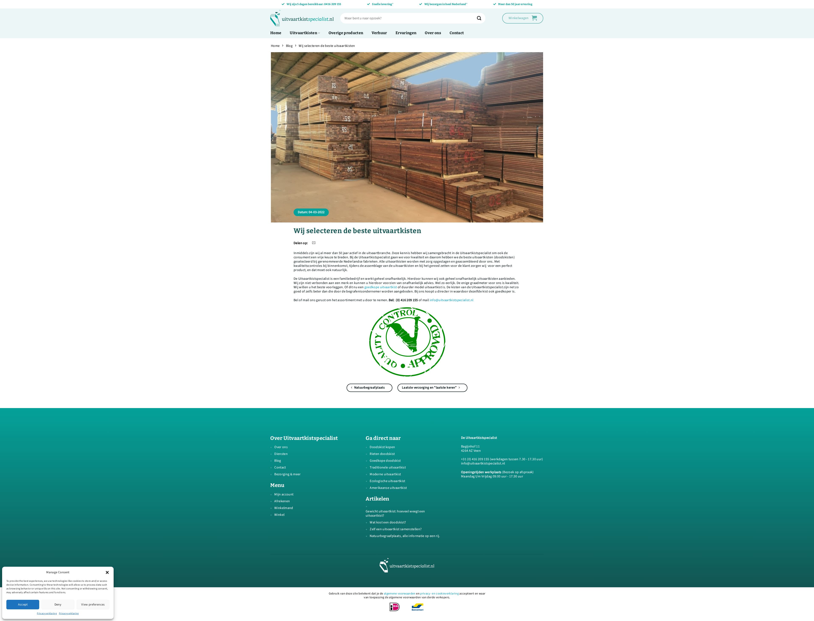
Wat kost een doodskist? (388, 522)
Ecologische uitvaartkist (387, 481)
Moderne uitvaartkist (385, 474)
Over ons (433, 33)
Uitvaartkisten (303, 33)
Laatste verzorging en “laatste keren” (429, 387)
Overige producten (346, 33)
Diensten (281, 454)
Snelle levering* (382, 4)
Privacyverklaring (47, 613)
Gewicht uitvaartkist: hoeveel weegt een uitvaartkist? (395, 513)
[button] (107, 572)
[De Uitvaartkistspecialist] (302, 18)
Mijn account (283, 494)
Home (275, 33)
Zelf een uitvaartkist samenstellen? (396, 529)
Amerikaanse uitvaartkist (388, 487)
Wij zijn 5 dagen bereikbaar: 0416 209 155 (314, 4)
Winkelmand (283, 508)
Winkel (279, 514)
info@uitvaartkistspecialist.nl (452, 300)
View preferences (93, 604)
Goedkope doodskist (385, 460)
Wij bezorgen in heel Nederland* (445, 4)
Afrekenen (282, 501)
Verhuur (379, 33)
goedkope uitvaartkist (380, 287)
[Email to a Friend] (314, 243)
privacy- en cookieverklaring (439, 593)
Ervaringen (406, 33)
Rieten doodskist (382, 454)
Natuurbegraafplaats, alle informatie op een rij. (405, 536)
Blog (289, 45)
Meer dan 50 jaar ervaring (515, 4)
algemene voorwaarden (399, 593)
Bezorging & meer (287, 474)
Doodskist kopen (382, 447)
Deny (57, 604)
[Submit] (481, 18)
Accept (23, 604)
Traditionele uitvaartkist (388, 467)
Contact (457, 33)
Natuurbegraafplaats (369, 387)
